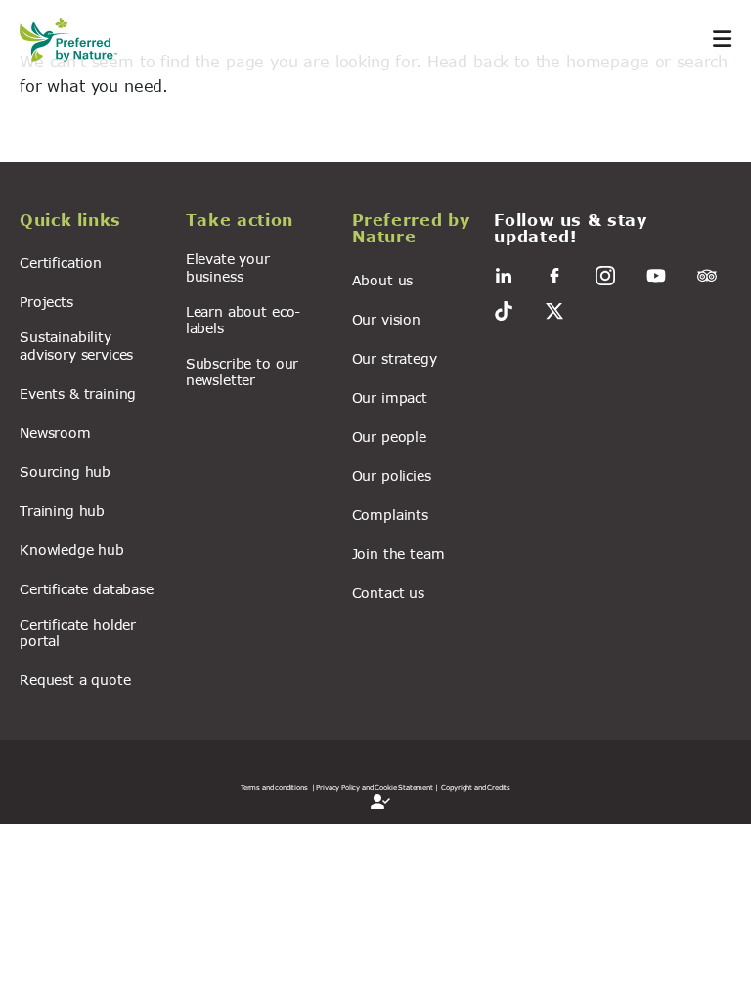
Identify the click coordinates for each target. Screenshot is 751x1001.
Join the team (398, 553)
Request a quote (75, 680)
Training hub (62, 510)
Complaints (390, 514)
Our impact (389, 397)
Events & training (78, 393)
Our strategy (394, 358)
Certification (61, 262)
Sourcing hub (65, 471)
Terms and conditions (274, 787)
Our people (389, 436)
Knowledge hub (72, 550)
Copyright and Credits (475, 787)
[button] (91, 223)
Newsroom (55, 432)
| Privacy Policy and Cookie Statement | (375, 787)
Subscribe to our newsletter (242, 371)
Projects (46, 301)
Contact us (388, 593)
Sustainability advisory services (76, 345)
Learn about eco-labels (243, 319)
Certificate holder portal (78, 632)
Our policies (391, 475)
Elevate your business (228, 266)
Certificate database (87, 589)
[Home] (78, 40)
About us (383, 280)
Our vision (386, 319)
